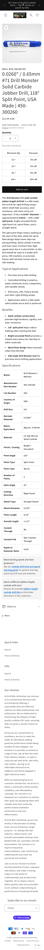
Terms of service (33, 941)
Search (8, 649)
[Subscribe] (36, 908)
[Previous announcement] (4, 5)
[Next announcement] (39, 5)
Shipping (5, 128)
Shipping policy (23, 945)
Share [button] (7, 615)
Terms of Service (12, 655)
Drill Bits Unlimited (20, 938)
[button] (6, 15)
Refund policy (18, 941)
